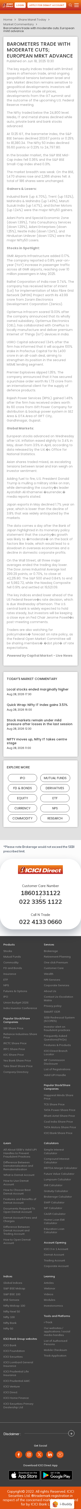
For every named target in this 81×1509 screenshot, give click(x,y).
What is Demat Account (18, 1175)
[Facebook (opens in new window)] (18, 1454)
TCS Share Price (54, 1104)
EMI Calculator (53, 1185)
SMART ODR (52, 1011)
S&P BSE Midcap (14, 1288)
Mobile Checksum (55, 1350)
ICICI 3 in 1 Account (56, 1249)
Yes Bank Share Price (17, 1060)
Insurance (9, 973)
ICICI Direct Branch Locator (56, 1052)
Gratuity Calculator (56, 1191)
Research (55, 818)
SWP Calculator (54, 1202)
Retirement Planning (57, 956)
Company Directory (15, 1072)
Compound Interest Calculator (56, 1160)
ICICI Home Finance (16, 1398)
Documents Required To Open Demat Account (19, 1210)
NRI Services (52, 979)
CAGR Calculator (54, 1213)
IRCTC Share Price (15, 1043)
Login (20, 5)
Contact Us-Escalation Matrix (58, 998)
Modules (49, 1299)
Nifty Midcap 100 (14, 1305)
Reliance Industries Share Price (20, 1035)
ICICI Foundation (14, 1351)
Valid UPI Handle (55, 1075)
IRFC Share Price (14, 1049)
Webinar (49, 1288)
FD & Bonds (22, 788)
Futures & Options (15, 991)
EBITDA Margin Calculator (60, 1168)
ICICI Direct (10, 1392)
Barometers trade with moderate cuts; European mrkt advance (38, 29)
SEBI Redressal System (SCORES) (59, 1019)
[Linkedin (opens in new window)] (49, 1454)
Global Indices (12, 1282)
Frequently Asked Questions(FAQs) (55, 1037)
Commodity (22, 818)
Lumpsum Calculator (57, 1179)
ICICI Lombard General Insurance (18, 1364)
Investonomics (53, 1305)
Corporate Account (56, 1266)
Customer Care (54, 968)
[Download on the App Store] (24, 1475)
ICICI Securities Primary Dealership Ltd (18, 1405)
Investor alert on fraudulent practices (57, 1028)
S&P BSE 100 (11, 1294)
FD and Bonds (12, 968)
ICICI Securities (13, 1356)
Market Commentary (18, 24)
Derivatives (55, 788)
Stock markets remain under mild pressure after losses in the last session (39, 722)
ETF (55, 798)
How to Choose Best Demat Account (17, 1191)
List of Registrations (57, 1069)
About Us (50, 991)
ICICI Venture (11, 1386)
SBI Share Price (13, 1028)
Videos (48, 1294)
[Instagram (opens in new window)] (29, 1454)
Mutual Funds (55, 778)
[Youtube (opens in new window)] (60, 1454)
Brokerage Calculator (58, 1196)
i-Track (48, 1322)
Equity (22, 798)
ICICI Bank (9, 1345)
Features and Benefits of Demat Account (19, 1200)
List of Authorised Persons (55, 1342)
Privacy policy (52, 1005)
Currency (22, 808)
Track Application (55, 1355)
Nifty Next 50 (11, 1311)
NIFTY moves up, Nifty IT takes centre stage (37, 741)
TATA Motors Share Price (60, 1127)
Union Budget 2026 (15, 1002)
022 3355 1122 (40, 902)
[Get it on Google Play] (56, 1475)
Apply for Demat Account (46, 5)
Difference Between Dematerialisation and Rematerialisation (18, 1166)
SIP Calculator (53, 1208)
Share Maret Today (32, 19)
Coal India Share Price (58, 1121)
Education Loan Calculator (54, 1230)
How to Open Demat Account (17, 1241)
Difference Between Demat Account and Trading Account (16, 1230)
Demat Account (54, 1254)
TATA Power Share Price (59, 1110)
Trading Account (54, 1260)
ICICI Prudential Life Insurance (16, 1373)
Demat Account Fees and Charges (20, 1219)
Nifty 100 (9, 1317)
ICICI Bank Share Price (58, 1133)
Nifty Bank (9, 1323)
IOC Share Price (13, 1054)
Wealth (48, 973)
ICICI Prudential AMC (16, 1381)
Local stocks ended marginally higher (38, 689)
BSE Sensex (11, 1299)
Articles (49, 1282)
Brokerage (51, 951)
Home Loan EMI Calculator (54, 1221)
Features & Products (57, 1045)
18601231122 (40, 893)
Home (7, 19)
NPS (55, 808)
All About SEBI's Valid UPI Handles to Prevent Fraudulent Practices (20, 1153)
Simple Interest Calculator (54, 1151)
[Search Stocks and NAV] (70, 5)
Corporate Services (56, 985)
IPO (22, 778)
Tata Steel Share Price (18, 1066)
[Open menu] (76, 5)
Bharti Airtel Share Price (59, 1115)
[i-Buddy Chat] (62, 1501)
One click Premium (56, 962)
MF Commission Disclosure (54, 1061)
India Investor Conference (20, 1008)
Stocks (7, 951)
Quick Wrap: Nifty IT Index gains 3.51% (37, 705)
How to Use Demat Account (16, 1182)
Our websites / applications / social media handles (57, 1331)
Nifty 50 (8, 1328)
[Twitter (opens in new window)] (39, 1454)
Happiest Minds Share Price (58, 1096)
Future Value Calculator (59, 1173)
